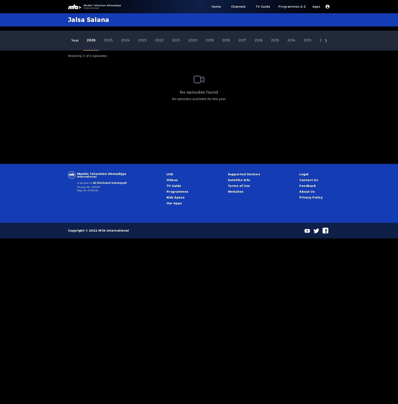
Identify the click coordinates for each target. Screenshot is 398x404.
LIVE (169, 174)
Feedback (307, 186)
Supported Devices (244, 174)
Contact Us (308, 180)
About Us (307, 192)
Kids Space (175, 197)
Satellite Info (239, 180)
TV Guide (173, 186)
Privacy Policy (311, 197)
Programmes (177, 192)
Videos (172, 180)
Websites (236, 192)
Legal (303, 174)
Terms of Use (239, 186)
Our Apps (174, 203)
